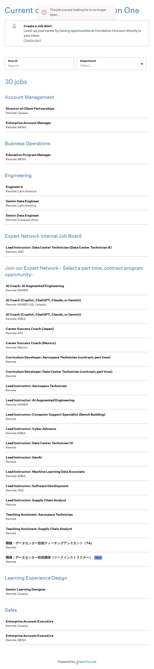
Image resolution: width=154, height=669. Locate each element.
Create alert (32, 40)
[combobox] (80, 65)
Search (12, 61)
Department (88, 61)
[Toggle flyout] (142, 64)
